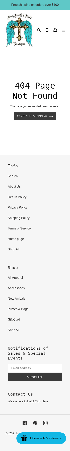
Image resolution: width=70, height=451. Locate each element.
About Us (14, 186)
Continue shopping (32, 116)
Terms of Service (19, 228)
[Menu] (63, 30)
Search (13, 176)
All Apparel (15, 277)
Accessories (16, 288)
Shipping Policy (19, 218)
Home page (16, 239)
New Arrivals (16, 298)
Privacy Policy (17, 207)
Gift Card (14, 319)
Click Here (41, 401)
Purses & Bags (18, 309)
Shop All (13, 249)
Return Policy (17, 197)
